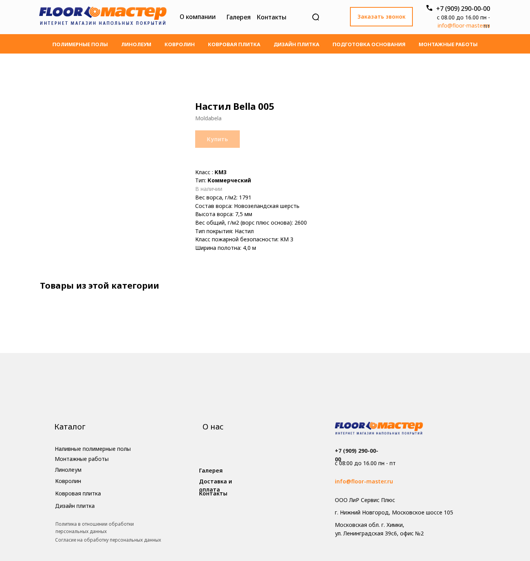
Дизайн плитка (296, 44)
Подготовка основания (369, 44)
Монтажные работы (448, 44)
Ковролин (180, 44)
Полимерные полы (80, 44)
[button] (381, 16)
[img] (103, 17)
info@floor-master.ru (464, 25)
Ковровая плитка (234, 44)
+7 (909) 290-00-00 (463, 8)
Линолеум (136, 44)
